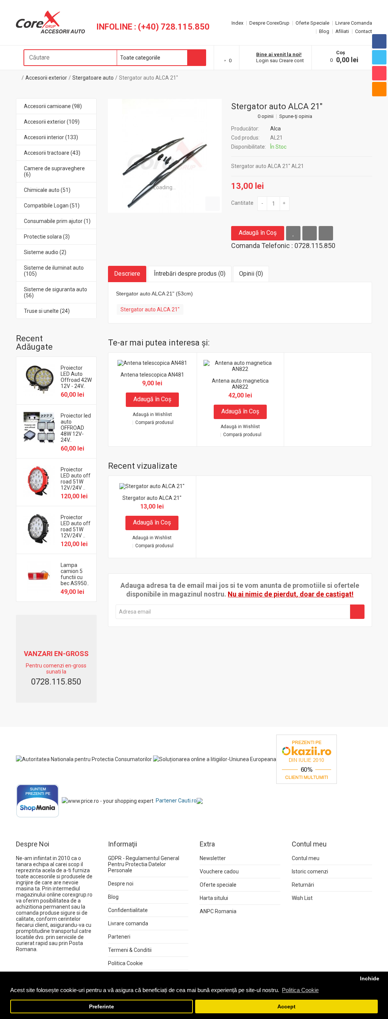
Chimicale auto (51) (47, 190)
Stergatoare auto (93, 78)
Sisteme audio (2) (45, 252)
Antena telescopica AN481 (152, 375)
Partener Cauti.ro (176, 801)
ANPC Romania (218, 911)
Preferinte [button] (101, 1007)
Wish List (302, 898)
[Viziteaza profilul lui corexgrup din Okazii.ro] (306, 759)
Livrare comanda (128, 923)
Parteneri (119, 937)
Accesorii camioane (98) (53, 106)
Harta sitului (214, 898)
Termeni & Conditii (130, 950)
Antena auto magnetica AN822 (240, 384)
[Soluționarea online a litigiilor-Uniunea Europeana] (214, 759)
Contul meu (305, 858)
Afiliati (342, 31)
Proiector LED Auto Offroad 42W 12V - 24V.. (76, 377)
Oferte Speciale (312, 23)
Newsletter (213, 858)
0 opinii (266, 116)
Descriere (127, 273)
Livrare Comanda (353, 23)
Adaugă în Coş (258, 232)
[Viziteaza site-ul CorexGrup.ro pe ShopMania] (37, 801)
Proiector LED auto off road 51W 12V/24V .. (76, 478)
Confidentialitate (128, 910)
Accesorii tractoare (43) (52, 153)
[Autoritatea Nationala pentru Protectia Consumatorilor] (84, 759)
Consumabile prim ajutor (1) (57, 221)
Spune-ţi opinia (295, 116)
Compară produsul (154, 423)
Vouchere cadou (219, 871)
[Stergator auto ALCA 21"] (165, 156)
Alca (275, 129)
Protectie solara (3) (47, 237)
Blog (324, 31)
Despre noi (120, 884)
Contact (363, 31)
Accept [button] (286, 1007)
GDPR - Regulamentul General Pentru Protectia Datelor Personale (143, 864)
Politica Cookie (125, 963)
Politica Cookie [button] (300, 990)
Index (237, 23)
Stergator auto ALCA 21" (148, 78)
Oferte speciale (218, 885)
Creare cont (291, 60)
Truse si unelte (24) (47, 311)
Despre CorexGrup (269, 23)
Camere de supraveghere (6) (54, 171)
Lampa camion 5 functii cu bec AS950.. (75, 574)
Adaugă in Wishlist (152, 415)
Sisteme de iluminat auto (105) (54, 271)
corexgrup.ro (77, 895)
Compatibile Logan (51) (52, 206)
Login (262, 60)
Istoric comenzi (310, 871)
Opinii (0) (251, 273)
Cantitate (242, 203)
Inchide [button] (369, 978)
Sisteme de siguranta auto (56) (55, 292)
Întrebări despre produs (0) (189, 273)
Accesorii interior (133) (51, 137)
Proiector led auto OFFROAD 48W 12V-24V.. (76, 428)
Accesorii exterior (46, 78)
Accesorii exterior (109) (52, 122)
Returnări (303, 885)
